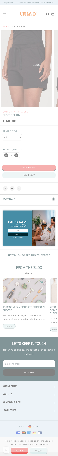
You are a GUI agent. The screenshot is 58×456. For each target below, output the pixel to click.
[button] (18, 234)
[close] (53, 212)
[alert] (29, 228)
